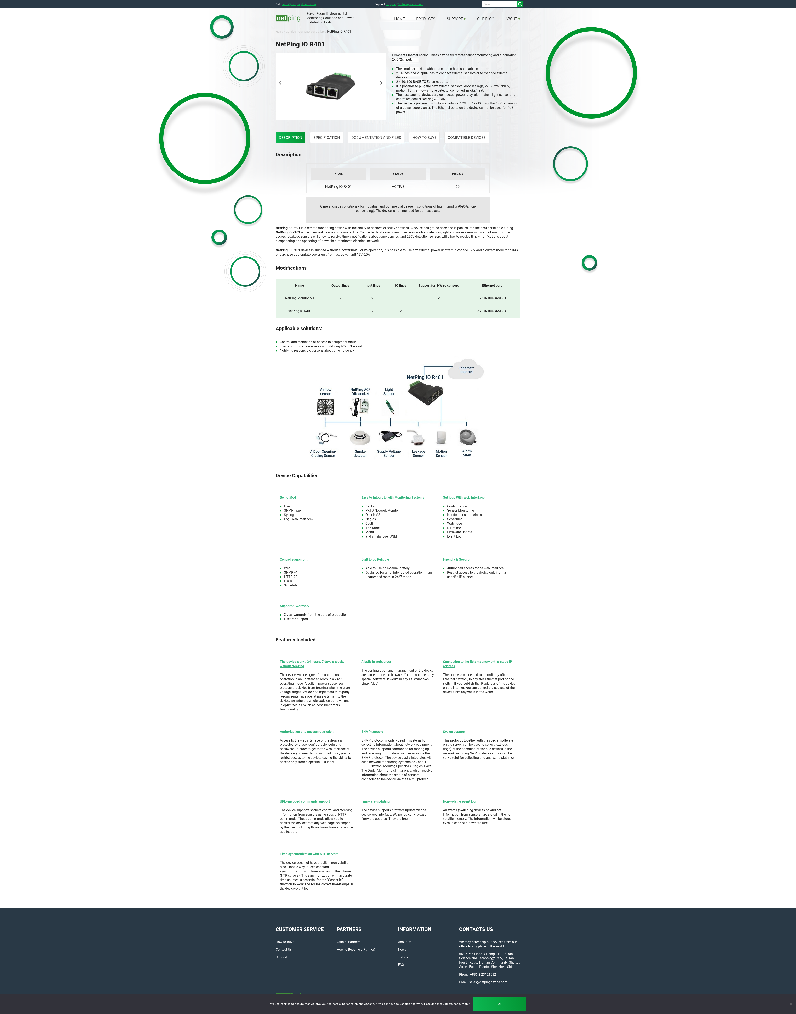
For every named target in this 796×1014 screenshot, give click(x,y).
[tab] (290, 137)
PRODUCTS (425, 19)
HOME (399, 19)
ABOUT (511, 19)
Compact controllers (311, 31)
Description (290, 137)
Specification (326, 137)
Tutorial (403, 957)
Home (279, 31)
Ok (499, 1003)
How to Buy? (424, 137)
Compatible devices (467, 137)
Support (281, 957)
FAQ (401, 965)
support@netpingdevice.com (404, 4)
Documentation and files (376, 137)
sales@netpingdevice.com (299, 4)
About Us (404, 942)
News (402, 950)
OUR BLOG (485, 19)
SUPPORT (455, 19)
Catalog (291, 31)
